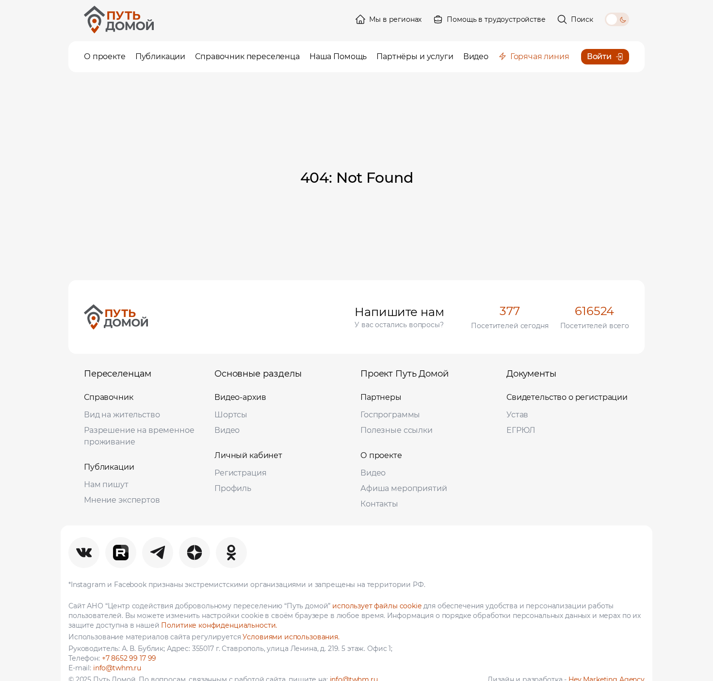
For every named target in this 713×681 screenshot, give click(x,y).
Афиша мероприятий (403, 488)
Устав (517, 414)
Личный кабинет (248, 455)
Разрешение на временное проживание (139, 436)
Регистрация (240, 472)
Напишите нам (399, 312)
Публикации (109, 467)
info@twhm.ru (117, 668)
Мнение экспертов (122, 500)
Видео (227, 430)
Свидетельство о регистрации (567, 397)
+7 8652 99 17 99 (129, 658)
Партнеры (381, 397)
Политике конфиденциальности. (219, 625)
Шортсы (230, 414)
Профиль (232, 488)
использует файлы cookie (376, 606)
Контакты (379, 503)
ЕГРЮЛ (520, 430)
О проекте (381, 455)
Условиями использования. (291, 637)
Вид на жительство (122, 414)
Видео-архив (240, 397)
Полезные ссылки (396, 430)
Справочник (108, 397)
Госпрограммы (390, 414)
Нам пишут (106, 484)
